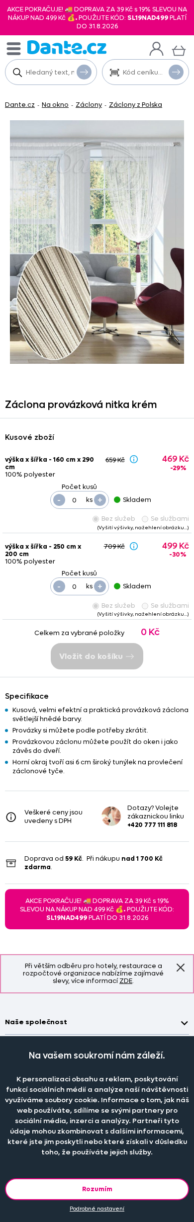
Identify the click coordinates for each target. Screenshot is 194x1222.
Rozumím (97, 1189)
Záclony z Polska (135, 104)
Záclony (89, 104)
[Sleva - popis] (134, 459)
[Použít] (176, 72)
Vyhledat (84, 72)
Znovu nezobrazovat (181, 968)
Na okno (55, 104)
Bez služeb (118, 518)
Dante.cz (20, 104)
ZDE (125, 981)
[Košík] (179, 49)
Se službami (170, 518)
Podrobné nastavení (97, 1209)
